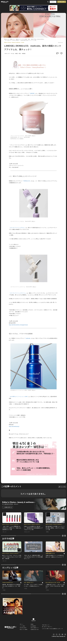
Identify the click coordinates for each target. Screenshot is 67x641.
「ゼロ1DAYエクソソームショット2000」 (19, 396)
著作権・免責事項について (35, 627)
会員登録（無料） (61, 1)
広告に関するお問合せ (23, 627)
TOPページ (21, 624)
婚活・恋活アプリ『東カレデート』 (47, 626)
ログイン (53, 1)
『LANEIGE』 (32, 93)
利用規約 (32, 624)
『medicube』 (28, 338)
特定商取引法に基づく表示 (35, 629)
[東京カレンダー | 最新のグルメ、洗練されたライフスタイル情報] (7, 2)
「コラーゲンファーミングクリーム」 (18, 293)
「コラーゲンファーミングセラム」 (17, 227)
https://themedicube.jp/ (14, 426)
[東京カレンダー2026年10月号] (12, 606)
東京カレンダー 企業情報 (23, 629)
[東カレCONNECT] (33, 8)
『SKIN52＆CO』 (27, 181)
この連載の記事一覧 (7, 507)
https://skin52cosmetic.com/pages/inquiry (18, 325)
